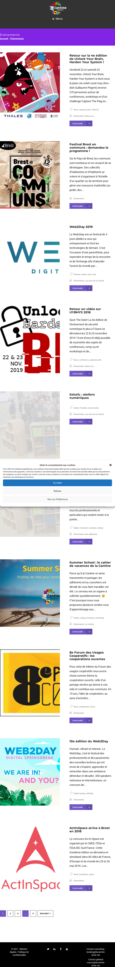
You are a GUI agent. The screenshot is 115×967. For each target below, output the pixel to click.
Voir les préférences (57, 499)
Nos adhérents (91, 534)
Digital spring (79, 793)
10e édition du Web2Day (88, 741)
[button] (110, 464)
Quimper (92, 528)
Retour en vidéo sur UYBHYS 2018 (85, 310)
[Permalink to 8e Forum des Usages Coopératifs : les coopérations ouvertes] (29, 683)
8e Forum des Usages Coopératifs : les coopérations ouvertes (87, 656)
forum (92, 707)
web (94, 274)
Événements (17, 38)
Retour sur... (90, 116)
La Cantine (89, 624)
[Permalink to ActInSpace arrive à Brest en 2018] (29, 858)
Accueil (4, 38)
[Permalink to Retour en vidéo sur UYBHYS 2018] (29, 339)
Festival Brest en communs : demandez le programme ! (88, 147)
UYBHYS (95, 110)
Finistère (83, 408)
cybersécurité (85, 110)
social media (93, 408)
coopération (84, 707)
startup (100, 528)
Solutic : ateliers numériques (82, 396)
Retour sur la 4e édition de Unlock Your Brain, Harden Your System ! (88, 59)
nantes (84, 274)
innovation (84, 528)
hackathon (83, 874)
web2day (89, 793)
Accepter (57, 482)
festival (77, 274)
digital (76, 528)
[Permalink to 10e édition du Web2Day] (29, 772)
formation (90, 618)
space (91, 874)
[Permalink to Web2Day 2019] (29, 257)
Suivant (44, 913)
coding (82, 618)
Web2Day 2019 (81, 227)
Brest (76, 110)
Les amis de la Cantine (94, 281)
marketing (99, 618)
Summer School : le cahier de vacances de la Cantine (90, 564)
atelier (76, 408)
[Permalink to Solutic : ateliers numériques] (29, 425)
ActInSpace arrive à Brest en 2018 (89, 829)
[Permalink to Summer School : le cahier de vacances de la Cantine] (29, 593)
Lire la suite (77, 124)
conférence (84, 360)
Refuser (57, 491)
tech (89, 274)
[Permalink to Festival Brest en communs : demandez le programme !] (29, 175)
